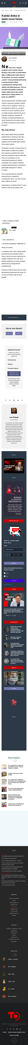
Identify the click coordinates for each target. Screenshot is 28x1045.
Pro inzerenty (14, 911)
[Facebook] (7, 1029)
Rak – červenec (12, 996)
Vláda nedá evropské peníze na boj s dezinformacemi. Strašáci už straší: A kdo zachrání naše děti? (17, 629)
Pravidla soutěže (14, 1035)
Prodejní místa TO (14, 913)
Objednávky (14, 930)
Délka (5, 545)
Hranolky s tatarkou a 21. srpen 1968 (15, 637)
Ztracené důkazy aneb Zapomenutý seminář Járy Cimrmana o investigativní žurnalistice (15, 797)
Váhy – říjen (11, 974)
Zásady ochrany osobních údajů (16, 1032)
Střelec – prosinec (13, 959)
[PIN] (13, 400)
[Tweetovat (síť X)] (9, 400)
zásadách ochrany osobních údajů (14, 383)
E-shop (4, 1032)
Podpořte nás (14, 909)
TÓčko (7, 594)
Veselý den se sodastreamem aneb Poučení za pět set (16, 804)
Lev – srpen (11, 989)
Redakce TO (8, 615)
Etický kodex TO (14, 902)
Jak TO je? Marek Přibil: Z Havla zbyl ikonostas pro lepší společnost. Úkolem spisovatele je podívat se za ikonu (13, 611)
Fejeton (3, 22)
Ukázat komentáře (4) (13, 317)
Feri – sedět (12, 230)
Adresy (14, 935)
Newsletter (14, 941)
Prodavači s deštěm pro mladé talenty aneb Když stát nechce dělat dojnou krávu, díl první (17, 653)
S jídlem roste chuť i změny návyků (15, 774)
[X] (10, 1029)
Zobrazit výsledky (8, 584)
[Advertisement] (14, 204)
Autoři (14, 900)
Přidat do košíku (16, 554)
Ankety (14, 915)
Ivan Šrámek (13, 58)
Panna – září (11, 981)
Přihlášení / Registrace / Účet (14, 928)
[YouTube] (17, 1029)
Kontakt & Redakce (14, 898)
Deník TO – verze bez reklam (11, 540)
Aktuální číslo (14, 904)
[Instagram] (13, 1029)
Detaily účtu (14, 937)
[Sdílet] (5, 400)
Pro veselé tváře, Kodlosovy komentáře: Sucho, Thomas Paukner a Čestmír (17, 661)
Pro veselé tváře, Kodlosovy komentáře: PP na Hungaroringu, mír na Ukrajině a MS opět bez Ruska (17, 781)
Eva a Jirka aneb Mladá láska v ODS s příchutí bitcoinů (15, 789)
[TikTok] (20, 1029)
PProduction (16, 1025)
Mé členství (14, 933)
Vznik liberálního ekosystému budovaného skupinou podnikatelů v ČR (17, 645)
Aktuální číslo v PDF (14, 939)
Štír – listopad (12, 966)
